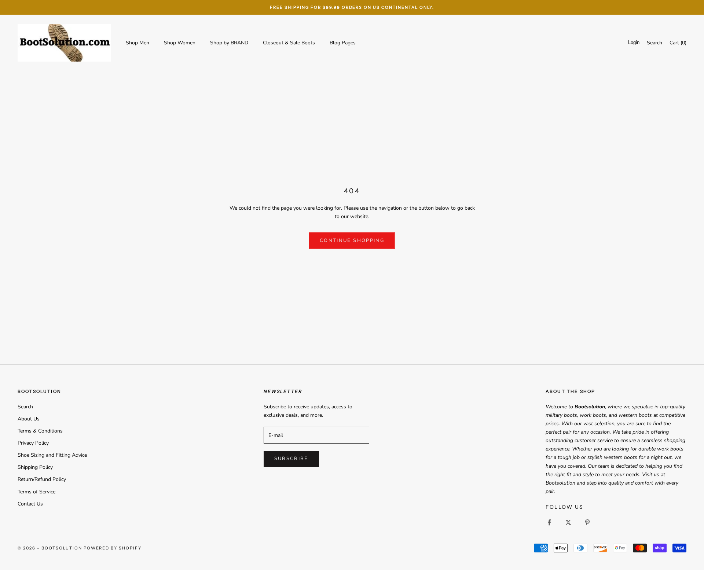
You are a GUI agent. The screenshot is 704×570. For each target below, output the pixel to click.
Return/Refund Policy (42, 479)
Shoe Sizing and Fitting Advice (52, 455)
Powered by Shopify (113, 548)
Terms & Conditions (40, 430)
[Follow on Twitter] (568, 522)
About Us (29, 418)
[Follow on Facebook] (549, 522)
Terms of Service (36, 491)
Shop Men (137, 42)
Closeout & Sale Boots (289, 42)
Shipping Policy (35, 467)
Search (25, 406)
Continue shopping (352, 240)
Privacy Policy (33, 443)
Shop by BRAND (229, 42)
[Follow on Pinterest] (587, 522)
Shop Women (179, 42)
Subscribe (291, 458)
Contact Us (30, 503)
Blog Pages (343, 42)
